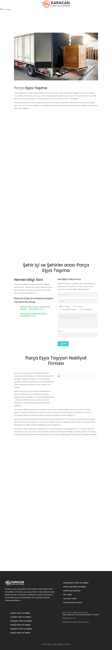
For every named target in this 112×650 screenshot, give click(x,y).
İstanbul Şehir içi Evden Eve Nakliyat (75, 583)
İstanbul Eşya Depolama (71, 591)
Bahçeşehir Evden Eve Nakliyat (21, 621)
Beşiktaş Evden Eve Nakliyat (20, 633)
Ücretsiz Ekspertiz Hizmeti (72, 602)
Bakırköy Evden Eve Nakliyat (20, 625)
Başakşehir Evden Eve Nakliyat (21, 629)
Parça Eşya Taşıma (70, 598)
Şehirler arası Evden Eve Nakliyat (74, 587)
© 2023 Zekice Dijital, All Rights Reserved (56, 644)
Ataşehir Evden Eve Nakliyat (20, 613)
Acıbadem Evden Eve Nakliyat (20, 617)
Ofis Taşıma (67, 594)
